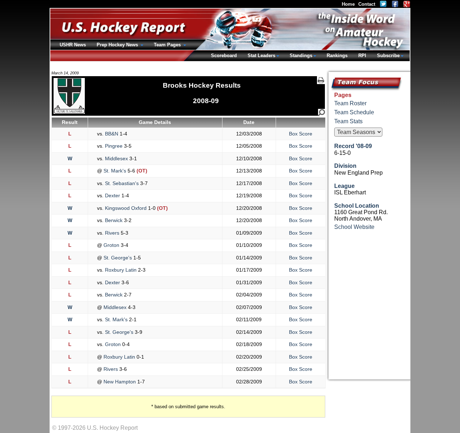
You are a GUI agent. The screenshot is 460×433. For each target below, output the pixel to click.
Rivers (112, 233)
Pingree (114, 146)
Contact (366, 4)
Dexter (112, 195)
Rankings (337, 55)
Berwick (114, 220)
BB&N (112, 134)
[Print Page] (321, 80)
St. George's (117, 258)
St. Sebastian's (122, 183)
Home (348, 4)
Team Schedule (354, 112)
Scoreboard (224, 55)
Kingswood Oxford (126, 208)
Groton (111, 245)
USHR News (73, 44)
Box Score (300, 134)
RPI (362, 55)
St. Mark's (115, 171)
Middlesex (116, 158)
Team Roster (350, 103)
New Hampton (119, 381)
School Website (354, 227)
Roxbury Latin (121, 270)
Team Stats (348, 121)
